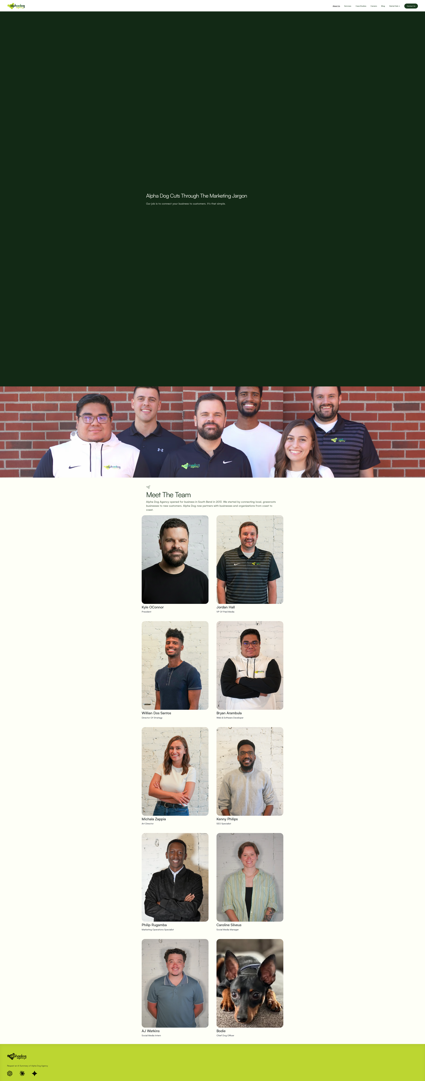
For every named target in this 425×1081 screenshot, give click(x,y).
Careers (374, 6)
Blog (383, 6)
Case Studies (361, 6)
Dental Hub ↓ (394, 6)
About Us (336, 6)
